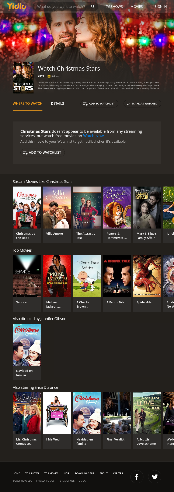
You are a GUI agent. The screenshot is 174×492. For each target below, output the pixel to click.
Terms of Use (66, 480)
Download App (84, 473)
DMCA (82, 480)
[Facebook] (136, 476)
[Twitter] (154, 476)
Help (67, 473)
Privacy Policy (45, 480)
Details (57, 103)
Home (16, 473)
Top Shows (32, 473)
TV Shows (114, 6)
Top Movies (51, 473)
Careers (118, 473)
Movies (136, 6)
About (104, 473)
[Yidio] (16, 6)
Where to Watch (27, 103)
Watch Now (93, 135)
